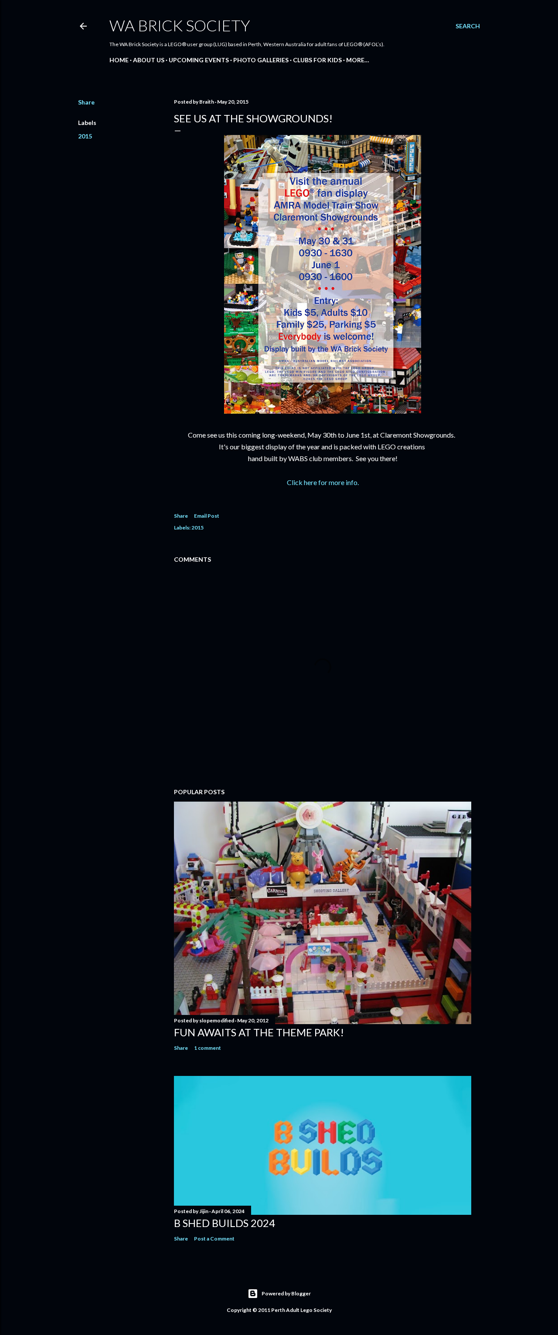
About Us (148, 60)
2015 (85, 136)
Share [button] (86, 102)
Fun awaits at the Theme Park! (259, 1032)
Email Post (206, 515)
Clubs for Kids (317, 60)
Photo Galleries (261, 60)
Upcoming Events (199, 60)
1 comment (207, 1048)
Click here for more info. (323, 482)
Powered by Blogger (286, 1293)
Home (119, 60)
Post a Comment (214, 1238)
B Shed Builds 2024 (224, 1223)
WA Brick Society (179, 25)
